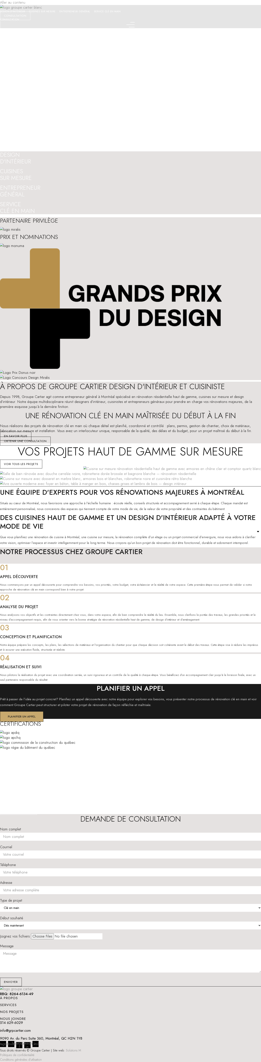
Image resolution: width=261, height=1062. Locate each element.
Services (8, 1004)
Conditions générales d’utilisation (21, 1059)
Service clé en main (107, 11)
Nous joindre (13, 1018)
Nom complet (10, 829)
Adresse (6, 882)
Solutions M (73, 1050)
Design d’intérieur (12, 11)
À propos (9, 998)
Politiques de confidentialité (17, 1055)
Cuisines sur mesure (42, 11)
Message (7, 946)
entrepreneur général (81, 396)
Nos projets (12, 1011)
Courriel (6, 847)
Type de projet (11, 900)
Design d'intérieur (55, 39)
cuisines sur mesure (214, 396)
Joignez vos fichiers (15, 936)
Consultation (9, 19)
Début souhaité (11, 918)
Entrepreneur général (74, 11)
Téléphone (8, 864)
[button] (2, 576)
